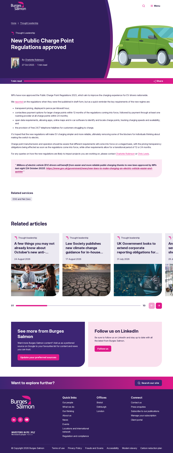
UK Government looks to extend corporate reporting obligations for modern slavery (136, 250)
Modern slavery (129, 448)
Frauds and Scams (94, 448)
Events (65, 424)
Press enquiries (138, 406)
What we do (68, 406)
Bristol (100, 402)
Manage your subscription (143, 415)
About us (66, 415)
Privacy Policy (75, 448)
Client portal (136, 419)
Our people (67, 402)
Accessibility (113, 448)
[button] (31, 306)
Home (13, 23)
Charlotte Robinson (34, 59)
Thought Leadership (29, 23)
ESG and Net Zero (22, 199)
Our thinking (68, 411)
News (65, 419)
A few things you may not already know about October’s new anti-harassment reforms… (34, 250)
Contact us (136, 402)
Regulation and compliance (75, 436)
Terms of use (58, 448)
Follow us (102, 348)
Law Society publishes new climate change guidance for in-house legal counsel (83, 250)
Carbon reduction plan (151, 448)
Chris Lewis (143, 153)
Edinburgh (101, 406)
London (100, 411)
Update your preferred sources (38, 357)
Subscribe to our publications (145, 411)
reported (19, 101)
